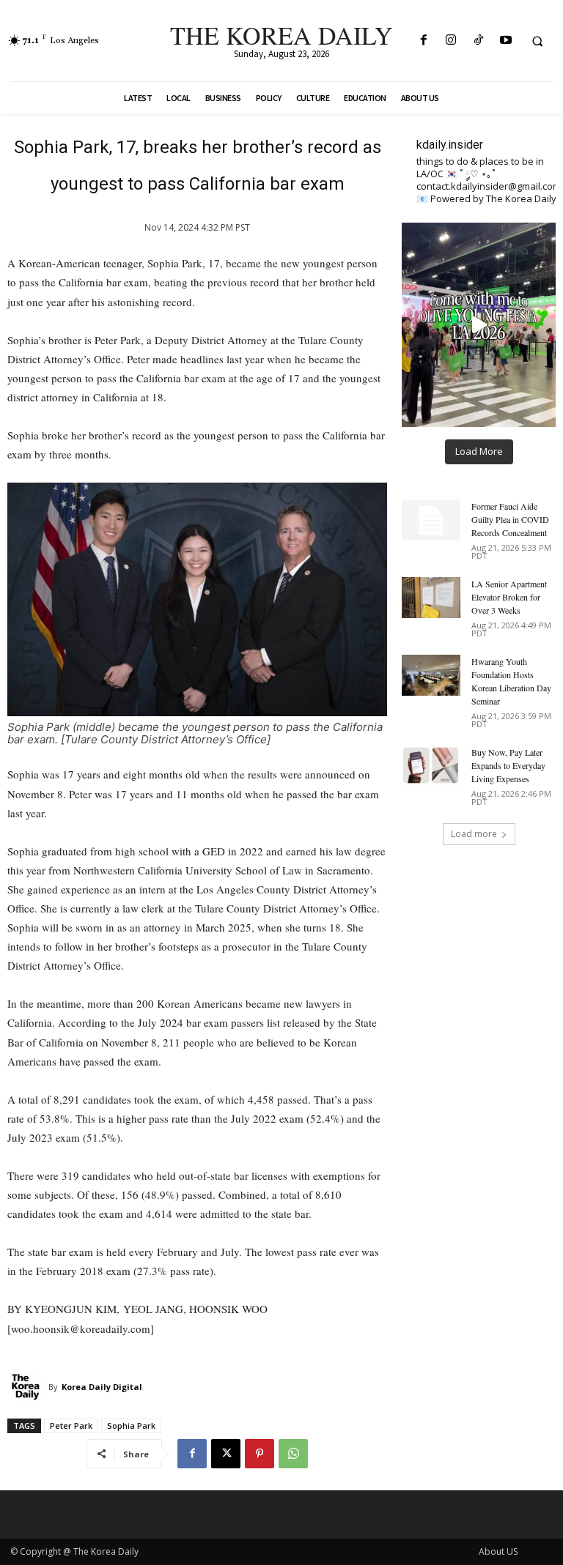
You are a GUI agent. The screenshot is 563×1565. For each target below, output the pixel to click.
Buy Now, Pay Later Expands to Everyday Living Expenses (508, 765)
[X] (225, 1453)
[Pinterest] (259, 1453)
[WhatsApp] (293, 1453)
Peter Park (71, 1425)
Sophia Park (131, 1425)
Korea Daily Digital (102, 1386)
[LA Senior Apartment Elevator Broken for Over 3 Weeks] (431, 597)
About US (498, 1551)
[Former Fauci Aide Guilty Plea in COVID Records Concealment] (431, 519)
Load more (474, 834)
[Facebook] (424, 41)
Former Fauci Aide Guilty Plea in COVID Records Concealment (510, 519)
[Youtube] (505, 41)
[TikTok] (478, 41)
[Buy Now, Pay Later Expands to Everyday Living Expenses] (431, 766)
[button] (537, 41)
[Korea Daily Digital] (27, 1387)
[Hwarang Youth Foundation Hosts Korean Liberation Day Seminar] (431, 675)
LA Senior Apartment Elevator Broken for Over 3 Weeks (509, 597)
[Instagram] (451, 41)
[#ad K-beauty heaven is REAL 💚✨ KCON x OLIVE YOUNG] (479, 325)
